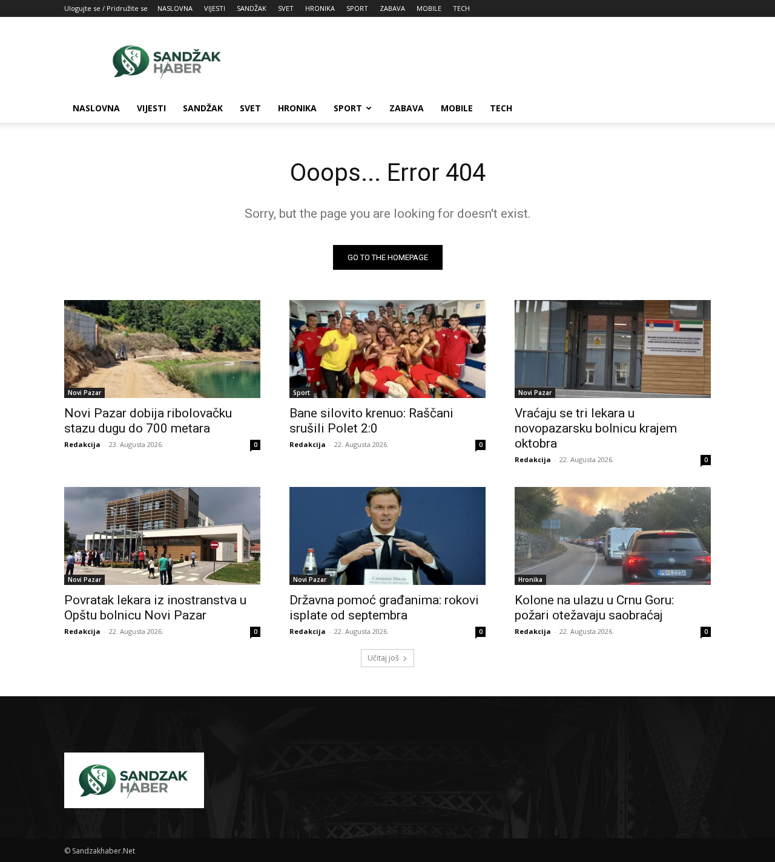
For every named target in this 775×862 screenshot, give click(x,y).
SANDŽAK (251, 8)
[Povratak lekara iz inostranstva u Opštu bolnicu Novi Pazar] (162, 536)
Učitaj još (383, 658)
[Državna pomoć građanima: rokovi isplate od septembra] (387, 536)
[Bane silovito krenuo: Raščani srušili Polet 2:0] (387, 349)
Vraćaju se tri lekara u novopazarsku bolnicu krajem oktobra (596, 428)
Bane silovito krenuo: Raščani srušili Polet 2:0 (371, 421)
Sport (301, 392)
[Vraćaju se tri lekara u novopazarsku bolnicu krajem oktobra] (613, 349)
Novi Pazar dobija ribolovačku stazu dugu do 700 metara (148, 421)
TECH (461, 8)
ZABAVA (392, 8)
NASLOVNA (175, 8)
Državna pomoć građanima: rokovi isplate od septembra (384, 607)
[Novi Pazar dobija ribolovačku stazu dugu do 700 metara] (162, 349)
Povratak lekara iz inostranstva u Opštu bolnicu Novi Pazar (155, 607)
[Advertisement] (490, 61)
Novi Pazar (84, 392)
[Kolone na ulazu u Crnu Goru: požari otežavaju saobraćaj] (613, 536)
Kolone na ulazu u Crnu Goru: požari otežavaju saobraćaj (594, 607)
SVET (286, 8)
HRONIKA (320, 8)
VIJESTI (214, 8)
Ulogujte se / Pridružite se (106, 8)
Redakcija (82, 444)
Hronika (530, 579)
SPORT (357, 8)
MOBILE (429, 8)
